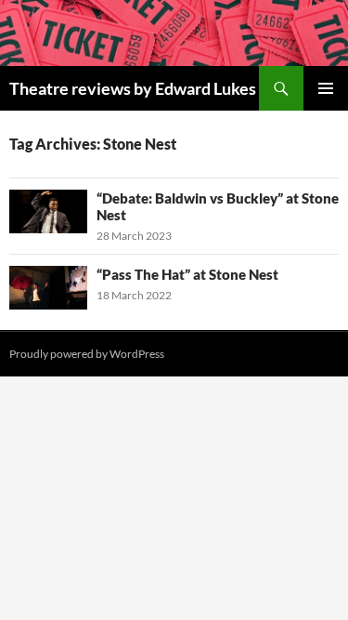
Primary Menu (325, 88)
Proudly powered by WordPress (86, 354)
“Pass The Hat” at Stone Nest (187, 274)
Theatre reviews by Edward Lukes (132, 88)
